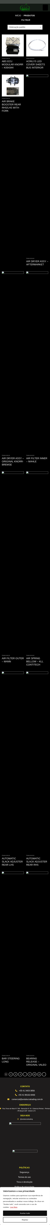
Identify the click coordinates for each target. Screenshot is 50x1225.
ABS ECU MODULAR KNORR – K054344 (12, 64)
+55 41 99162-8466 (26, 1095)
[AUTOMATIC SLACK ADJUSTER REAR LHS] (13, 763)
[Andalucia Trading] (25, 7)
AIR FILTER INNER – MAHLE (36, 460)
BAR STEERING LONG (11, 1060)
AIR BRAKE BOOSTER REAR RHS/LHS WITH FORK (11, 106)
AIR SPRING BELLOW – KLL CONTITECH (34, 661)
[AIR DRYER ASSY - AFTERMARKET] (37, 166)
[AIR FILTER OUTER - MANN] (13, 562)
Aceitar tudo (25, 1213)
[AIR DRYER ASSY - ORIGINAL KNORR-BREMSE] (13, 362)
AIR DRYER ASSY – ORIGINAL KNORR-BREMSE (13, 461)
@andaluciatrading (26, 1119)
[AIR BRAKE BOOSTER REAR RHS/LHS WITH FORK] (13, 85)
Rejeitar (25, 1220)
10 (34, 1074)
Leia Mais (13, 1207)
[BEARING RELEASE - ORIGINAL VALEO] (37, 963)
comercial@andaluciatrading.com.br (27, 1099)
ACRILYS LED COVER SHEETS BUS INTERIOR (35, 64)
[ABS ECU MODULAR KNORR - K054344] (13, 45)
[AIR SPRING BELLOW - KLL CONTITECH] (37, 562)
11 (39, 1074)
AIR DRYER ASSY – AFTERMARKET (37, 263)
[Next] (44, 1074)
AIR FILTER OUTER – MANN (13, 660)
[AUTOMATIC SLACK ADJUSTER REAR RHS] (37, 763)
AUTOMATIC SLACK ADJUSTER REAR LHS (12, 861)
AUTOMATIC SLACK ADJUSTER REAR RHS (36, 861)
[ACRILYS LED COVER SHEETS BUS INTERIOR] (37, 45)
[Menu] (45, 7)
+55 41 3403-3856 (27, 1091)
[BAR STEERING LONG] (13, 963)
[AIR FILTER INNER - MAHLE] (37, 362)
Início (18, 16)
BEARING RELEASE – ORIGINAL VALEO (36, 1061)
